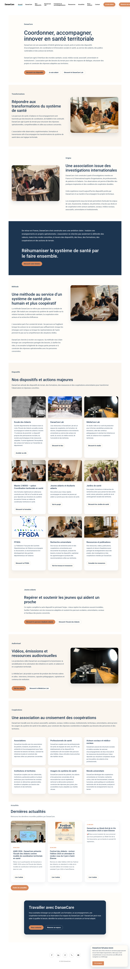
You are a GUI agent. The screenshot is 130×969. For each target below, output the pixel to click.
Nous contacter (36, 927)
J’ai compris (98, 963)
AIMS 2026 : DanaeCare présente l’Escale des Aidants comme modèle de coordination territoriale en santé (27, 854)
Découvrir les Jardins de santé (98, 504)
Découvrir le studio (94, 446)
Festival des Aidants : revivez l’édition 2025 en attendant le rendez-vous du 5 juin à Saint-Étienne (62, 854)
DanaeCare (9, 4)
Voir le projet (56, 504)
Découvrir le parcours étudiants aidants (39, 622)
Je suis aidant (53, 72)
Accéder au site (21, 453)
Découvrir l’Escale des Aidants (69, 622)
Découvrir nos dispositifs (34, 72)
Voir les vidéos (19, 688)
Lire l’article (19, 877)
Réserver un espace (54, 927)
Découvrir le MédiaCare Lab (39, 688)
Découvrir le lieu (57, 446)
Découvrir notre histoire (32, 264)
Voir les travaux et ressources (62, 566)
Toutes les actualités (20, 888)
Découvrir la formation (23, 509)
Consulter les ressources (96, 563)
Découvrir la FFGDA (22, 563)
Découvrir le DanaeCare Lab (73, 72)
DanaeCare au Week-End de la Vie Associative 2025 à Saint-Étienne (101, 829)
